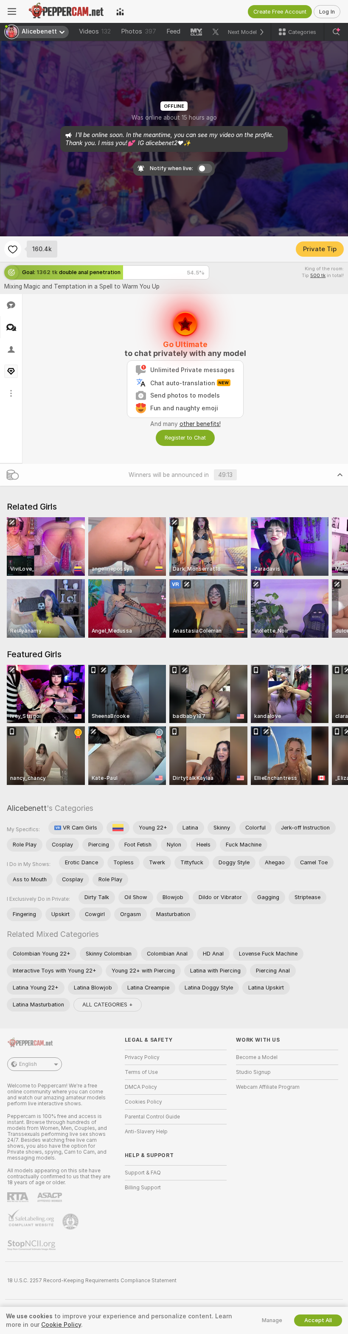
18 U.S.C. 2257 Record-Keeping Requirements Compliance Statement (92, 1281)
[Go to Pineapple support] (71, 1221)
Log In (327, 11)
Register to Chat (185, 437)
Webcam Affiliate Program (268, 1087)
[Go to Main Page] (66, 11)
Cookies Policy (143, 1102)
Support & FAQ (143, 1173)
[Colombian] (118, 828)
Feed (173, 31)
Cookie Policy (61, 1324)
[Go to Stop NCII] (32, 1245)
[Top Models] (120, 11)
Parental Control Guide (152, 1117)
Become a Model (257, 1057)
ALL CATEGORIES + (107, 1004)
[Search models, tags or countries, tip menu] (336, 32)
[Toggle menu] (12, 11)
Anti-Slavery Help (146, 1132)
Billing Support (143, 1188)
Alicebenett (27, 808)
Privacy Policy (142, 1057)
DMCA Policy (141, 1087)
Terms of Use (141, 1072)
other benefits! (200, 423)
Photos (138, 31)
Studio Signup (253, 1072)
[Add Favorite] (12, 249)
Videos (95, 31)
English (28, 1064)
